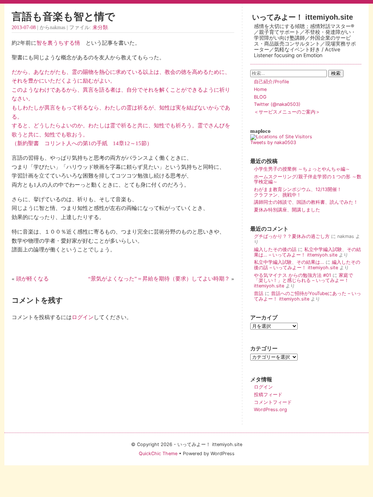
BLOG (260, 97)
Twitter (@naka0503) (277, 104)
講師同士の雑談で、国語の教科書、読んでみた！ (306, 202)
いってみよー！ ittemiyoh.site (302, 17)
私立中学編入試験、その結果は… (289, 262)
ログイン (83, 317)
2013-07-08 (24, 27)
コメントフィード (273, 402)
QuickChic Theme (158, 453)
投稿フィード (268, 394)
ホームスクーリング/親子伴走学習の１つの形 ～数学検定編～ (307, 179)
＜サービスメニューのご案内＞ (287, 112)
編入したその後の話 (275, 249)
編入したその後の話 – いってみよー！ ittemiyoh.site (307, 264)
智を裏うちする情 (58, 43)
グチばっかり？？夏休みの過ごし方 (292, 236)
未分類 (100, 27)
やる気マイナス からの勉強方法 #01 (292, 275)
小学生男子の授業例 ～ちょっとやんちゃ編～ (302, 169)
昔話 (258, 293)
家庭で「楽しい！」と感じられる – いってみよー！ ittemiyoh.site (303, 281)
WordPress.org (270, 409)
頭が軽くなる (32, 278)
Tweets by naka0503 (273, 142)
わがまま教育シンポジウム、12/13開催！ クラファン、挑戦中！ (307, 192)
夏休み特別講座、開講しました (287, 209)
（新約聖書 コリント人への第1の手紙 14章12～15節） (82, 143)
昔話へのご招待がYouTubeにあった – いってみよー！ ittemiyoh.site (307, 296)
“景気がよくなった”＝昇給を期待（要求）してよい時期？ (159, 278)
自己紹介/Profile (271, 81)
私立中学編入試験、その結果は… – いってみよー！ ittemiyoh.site (307, 252)
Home (260, 89)
